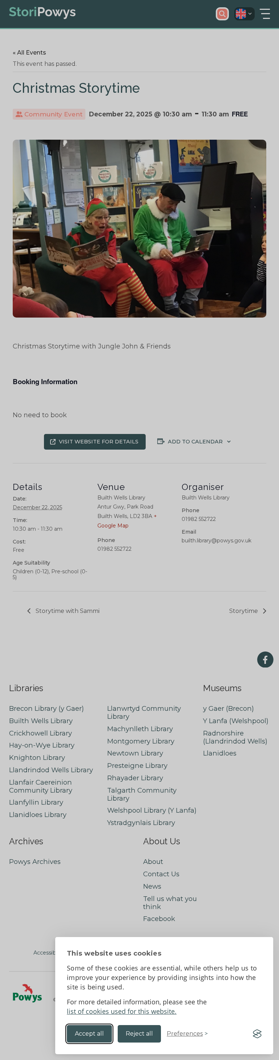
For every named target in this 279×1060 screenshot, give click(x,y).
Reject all (139, 1033)
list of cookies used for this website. (122, 1011)
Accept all (89, 1033)
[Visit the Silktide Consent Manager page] (257, 1033)
